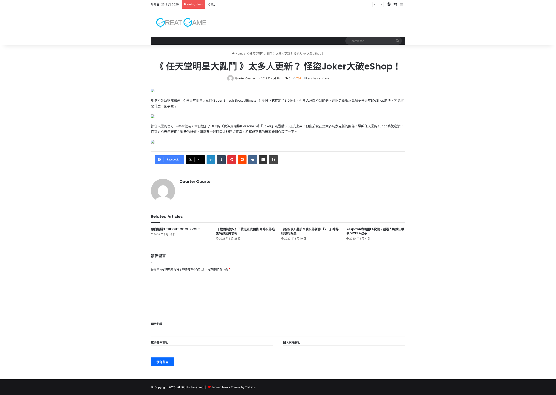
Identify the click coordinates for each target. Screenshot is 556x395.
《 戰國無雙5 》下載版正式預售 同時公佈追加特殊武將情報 (245, 231)
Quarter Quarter (245, 78)
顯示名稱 (156, 324)
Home (239, 53)
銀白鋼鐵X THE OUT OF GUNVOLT (175, 229)
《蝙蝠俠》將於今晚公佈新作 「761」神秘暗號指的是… (310, 231)
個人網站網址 (291, 342)
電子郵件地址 (159, 342)
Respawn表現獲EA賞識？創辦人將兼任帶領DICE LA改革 (375, 231)
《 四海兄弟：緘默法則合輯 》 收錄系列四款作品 (238, 4)
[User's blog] (178, 23)
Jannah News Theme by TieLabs (234, 387)
